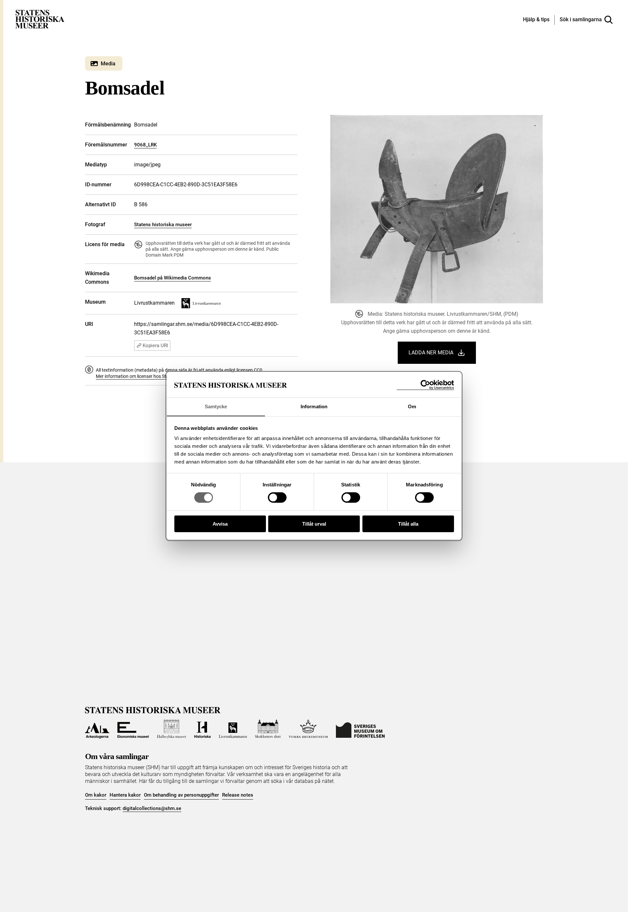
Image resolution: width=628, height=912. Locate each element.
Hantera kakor (125, 795)
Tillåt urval (314, 524)
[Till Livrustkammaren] (233, 729)
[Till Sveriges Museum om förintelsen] (360, 729)
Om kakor (95, 795)
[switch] (277, 497)
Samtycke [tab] (216, 406)
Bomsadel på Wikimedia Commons (172, 278)
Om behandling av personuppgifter (181, 795)
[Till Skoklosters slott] (268, 729)
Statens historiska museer (163, 225)
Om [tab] (412, 406)
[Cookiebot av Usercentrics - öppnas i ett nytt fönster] (425, 385)
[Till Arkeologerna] (97, 729)
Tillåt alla (408, 524)
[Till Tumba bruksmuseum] (308, 729)
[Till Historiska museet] (202, 729)
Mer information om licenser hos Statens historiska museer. (156, 376)
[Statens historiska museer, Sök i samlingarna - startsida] (39, 19)
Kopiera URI (155, 345)
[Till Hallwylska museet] (171, 729)
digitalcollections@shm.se (152, 808)
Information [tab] (314, 406)
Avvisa (220, 524)
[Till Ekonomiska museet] (133, 729)
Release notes (237, 795)
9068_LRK (145, 145)
